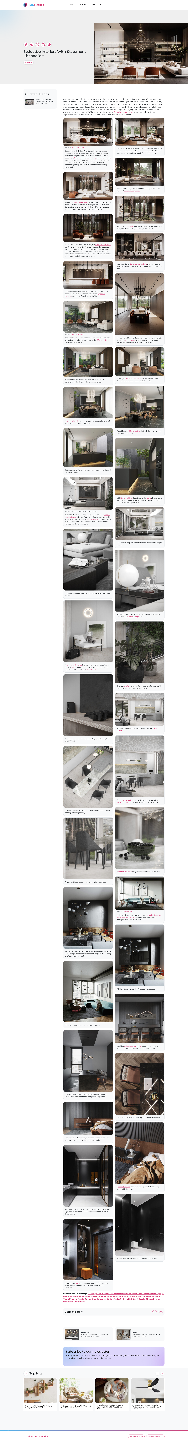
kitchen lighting (126, 498)
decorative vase (124, 1187)
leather (129, 379)
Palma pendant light (124, 802)
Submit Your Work (155, 1436)
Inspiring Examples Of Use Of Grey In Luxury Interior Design (44, 101)
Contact (96, 5)
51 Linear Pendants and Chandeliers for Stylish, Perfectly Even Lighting (102, 1299)
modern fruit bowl (125, 872)
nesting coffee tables (80, 202)
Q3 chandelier (102, 340)
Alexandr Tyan (128, 911)
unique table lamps (132, 617)
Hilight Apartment (78, 147)
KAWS (74, 667)
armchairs (135, 379)
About (83, 5)
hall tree (79, 1283)
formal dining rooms (123, 112)
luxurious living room (132, 191)
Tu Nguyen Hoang (78, 334)
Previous (157, 1373)
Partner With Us (136, 1436)
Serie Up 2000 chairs (103, 245)
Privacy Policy (41, 1436)
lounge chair (91, 669)
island (149, 498)
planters (127, 686)
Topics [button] (29, 1436)
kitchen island (130, 340)
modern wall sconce (74, 665)
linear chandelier (126, 800)
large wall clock (72, 421)
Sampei (89, 519)
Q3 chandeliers (134, 431)
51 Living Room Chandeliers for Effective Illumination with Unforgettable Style (124, 1294)
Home (72, 5)
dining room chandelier (138, 264)
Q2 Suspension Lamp (103, 158)
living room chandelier (82, 158)
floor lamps (97, 519)
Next (162, 1373)
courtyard (129, 226)
